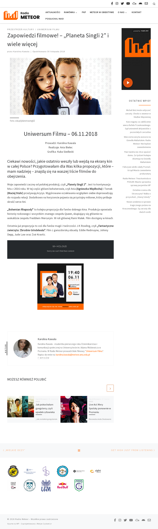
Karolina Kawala (21, 52)
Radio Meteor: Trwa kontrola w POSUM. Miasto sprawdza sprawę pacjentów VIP (137, 182)
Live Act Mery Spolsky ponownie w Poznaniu (100, 408)
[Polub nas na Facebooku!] (112, 3)
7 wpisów (43, 358)
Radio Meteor (22, 519)
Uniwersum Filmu (94, 351)
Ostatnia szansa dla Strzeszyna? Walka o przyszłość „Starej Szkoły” (138, 193)
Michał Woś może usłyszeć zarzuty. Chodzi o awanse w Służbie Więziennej (138, 113)
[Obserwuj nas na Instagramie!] (117, 3)
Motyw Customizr (44, 524)
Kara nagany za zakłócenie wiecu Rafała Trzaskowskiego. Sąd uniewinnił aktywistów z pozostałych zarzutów (137, 126)
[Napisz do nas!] (146, 3)
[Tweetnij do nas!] (122, 3)
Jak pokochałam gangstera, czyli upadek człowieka (45, 408)
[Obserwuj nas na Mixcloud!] (134, 3)
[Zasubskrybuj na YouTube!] (128, 3)
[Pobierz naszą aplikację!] (140, 3)
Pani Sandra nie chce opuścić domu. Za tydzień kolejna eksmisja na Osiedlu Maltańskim (137, 156)
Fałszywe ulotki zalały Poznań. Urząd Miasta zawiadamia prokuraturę (137, 170)
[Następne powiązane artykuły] (110, 388)
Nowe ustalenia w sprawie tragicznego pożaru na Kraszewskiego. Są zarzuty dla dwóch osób (137, 206)
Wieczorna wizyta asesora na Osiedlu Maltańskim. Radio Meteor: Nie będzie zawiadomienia (137, 141)
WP (18, 524)
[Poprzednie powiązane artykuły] (102, 388)
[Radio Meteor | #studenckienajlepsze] (21, 14)
